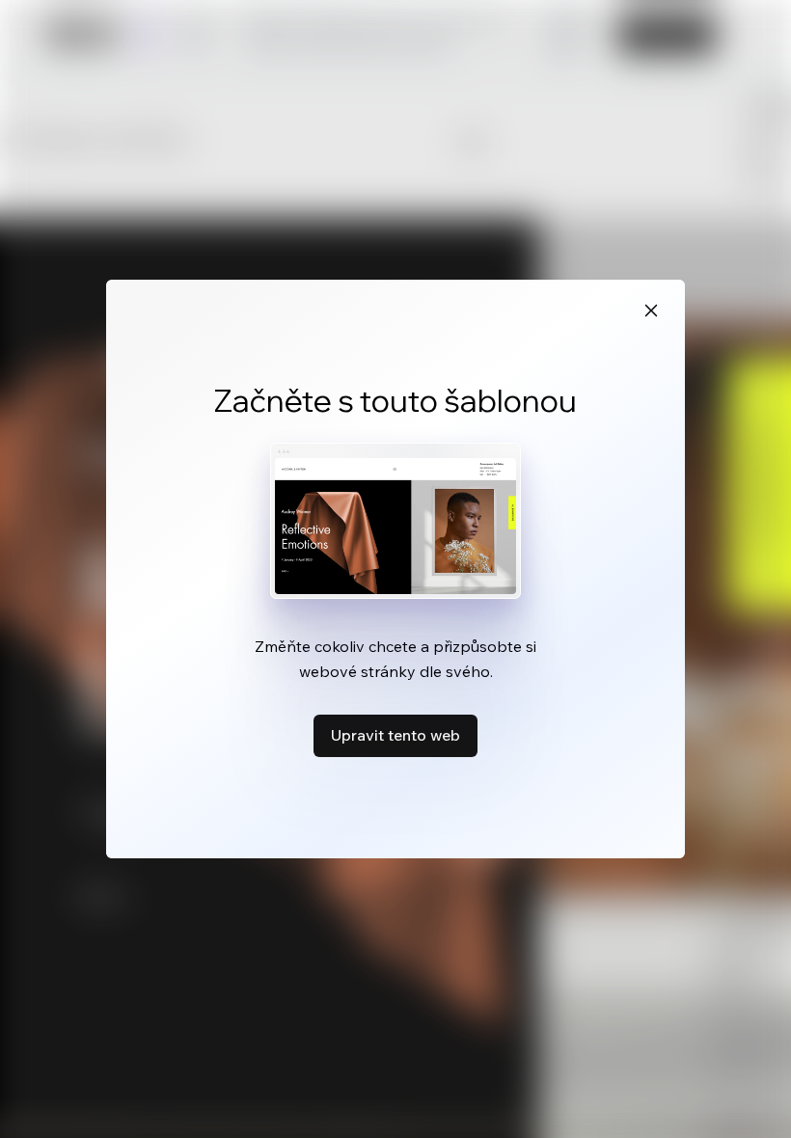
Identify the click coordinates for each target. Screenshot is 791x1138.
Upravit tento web (395, 735)
